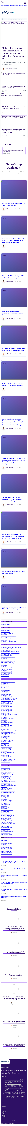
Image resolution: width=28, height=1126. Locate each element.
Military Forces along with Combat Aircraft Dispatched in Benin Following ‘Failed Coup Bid (13, 53)
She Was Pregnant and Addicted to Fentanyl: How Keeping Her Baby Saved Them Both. (15, 1091)
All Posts (4, 1109)
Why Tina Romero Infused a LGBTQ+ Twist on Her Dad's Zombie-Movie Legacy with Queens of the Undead (14, 998)
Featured (4, 1115)
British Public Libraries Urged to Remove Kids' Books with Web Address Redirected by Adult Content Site (13, 536)
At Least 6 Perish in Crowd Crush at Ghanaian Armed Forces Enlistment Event (15, 1094)
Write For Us (4, 1123)
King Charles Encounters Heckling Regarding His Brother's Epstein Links (14, 1084)
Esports (3, 1112)
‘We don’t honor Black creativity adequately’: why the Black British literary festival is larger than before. (13, 499)
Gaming (4, 1116)
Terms (8, 1123)
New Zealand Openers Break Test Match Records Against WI (14, 1097)
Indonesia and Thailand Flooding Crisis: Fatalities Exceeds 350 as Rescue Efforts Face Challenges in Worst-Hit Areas (14, 862)
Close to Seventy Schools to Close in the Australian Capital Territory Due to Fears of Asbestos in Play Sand (13, 240)
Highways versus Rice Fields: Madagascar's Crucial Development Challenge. (12, 313)
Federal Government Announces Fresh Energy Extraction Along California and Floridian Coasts (14, 1081)
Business (4, 1111)
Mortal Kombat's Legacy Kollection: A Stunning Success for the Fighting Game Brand (14, 1088)
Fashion (3, 1113)
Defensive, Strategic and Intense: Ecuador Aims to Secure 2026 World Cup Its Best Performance (14, 108)
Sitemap (12, 1123)
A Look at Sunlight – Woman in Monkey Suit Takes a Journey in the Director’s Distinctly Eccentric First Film (13, 131)
